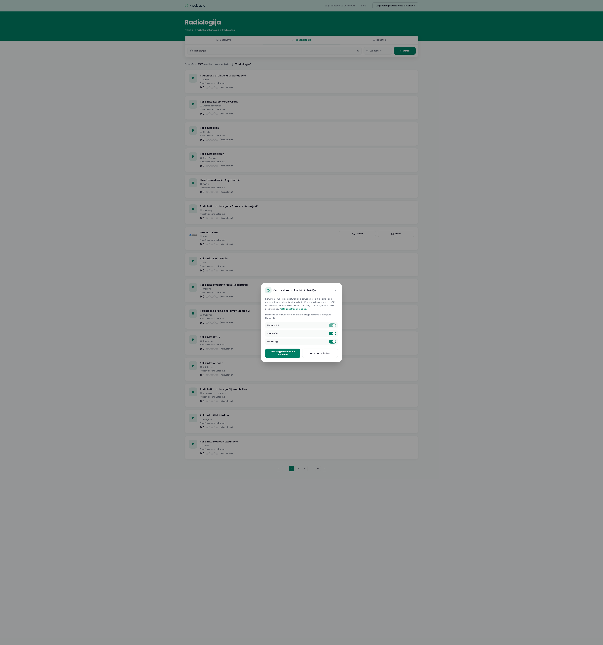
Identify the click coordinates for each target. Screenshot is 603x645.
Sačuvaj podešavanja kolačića (283, 353)
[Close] (335, 290)
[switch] (332, 325)
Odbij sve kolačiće (320, 353)
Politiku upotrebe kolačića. (293, 308)
